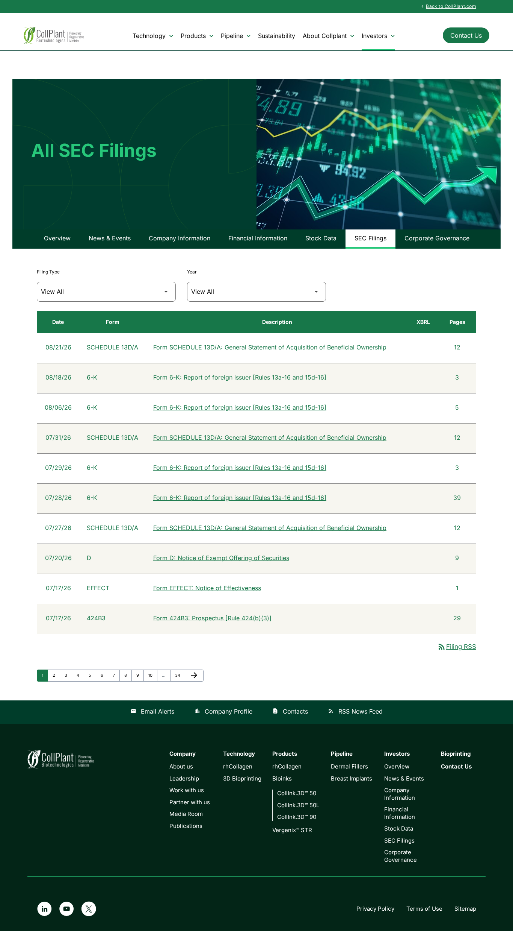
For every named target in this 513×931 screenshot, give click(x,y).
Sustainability (276, 35)
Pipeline (232, 35)
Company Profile (223, 711)
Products (193, 35)
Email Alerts (152, 711)
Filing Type (48, 272)
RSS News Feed (355, 711)
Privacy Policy (375, 908)
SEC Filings (370, 238)
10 (152, 675)
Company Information (179, 238)
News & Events (110, 238)
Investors (374, 35)
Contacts (290, 711)
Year (192, 272)
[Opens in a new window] (44, 908)
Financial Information (257, 238)
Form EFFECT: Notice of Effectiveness (207, 588)
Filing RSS (456, 646)
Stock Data (320, 238)
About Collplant (325, 35)
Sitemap (465, 908)
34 (179, 675)
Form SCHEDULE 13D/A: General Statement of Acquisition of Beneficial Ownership (269, 347)
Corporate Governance (436, 238)
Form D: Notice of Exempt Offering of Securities (221, 558)
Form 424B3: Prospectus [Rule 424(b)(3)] (212, 618)
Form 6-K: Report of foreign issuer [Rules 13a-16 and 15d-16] (239, 377)
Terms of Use (424, 908)
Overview (57, 238)
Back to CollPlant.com (448, 6)
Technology (149, 35)
